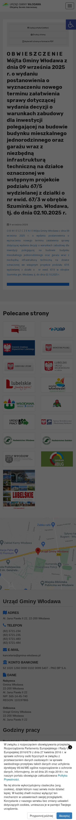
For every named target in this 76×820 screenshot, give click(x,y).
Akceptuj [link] (64, 816)
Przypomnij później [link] (41, 816)
